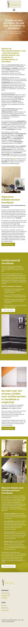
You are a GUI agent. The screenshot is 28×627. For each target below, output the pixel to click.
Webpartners (5, 608)
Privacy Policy (5, 610)
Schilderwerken (5, 593)
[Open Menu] (14, 10)
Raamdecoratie (5, 595)
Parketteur (4, 598)
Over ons (3, 605)
